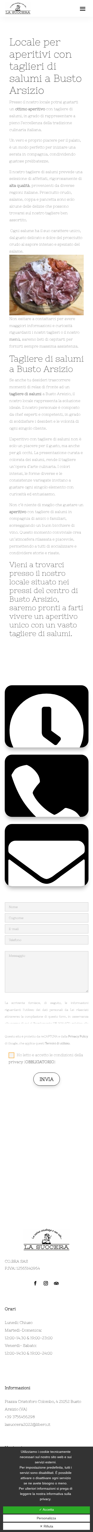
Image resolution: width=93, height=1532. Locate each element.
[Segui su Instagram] (45, 1283)
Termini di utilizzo (57, 1043)
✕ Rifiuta (46, 1526)
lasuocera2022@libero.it (27, 1424)
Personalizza (46, 1518)
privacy (16, 1062)
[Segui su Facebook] (35, 1283)
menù (14, 339)
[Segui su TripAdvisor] (56, 1283)
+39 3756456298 (20, 1417)
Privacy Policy (78, 1036)
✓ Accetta (46, 1509)
